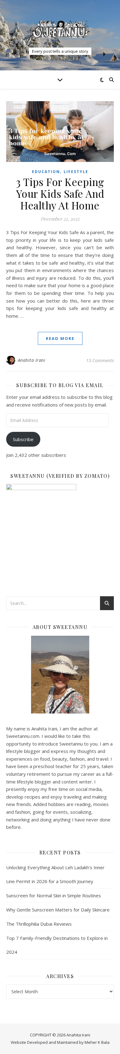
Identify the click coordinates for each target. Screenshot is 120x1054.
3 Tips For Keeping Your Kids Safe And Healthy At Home (60, 193)
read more (60, 338)
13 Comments (100, 360)
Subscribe (23, 439)
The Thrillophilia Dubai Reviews (39, 924)
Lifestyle (76, 171)
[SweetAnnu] (60, 29)
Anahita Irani (32, 360)
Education (46, 171)
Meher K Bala (97, 1042)
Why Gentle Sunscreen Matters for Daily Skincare (58, 910)
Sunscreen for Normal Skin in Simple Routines (53, 895)
